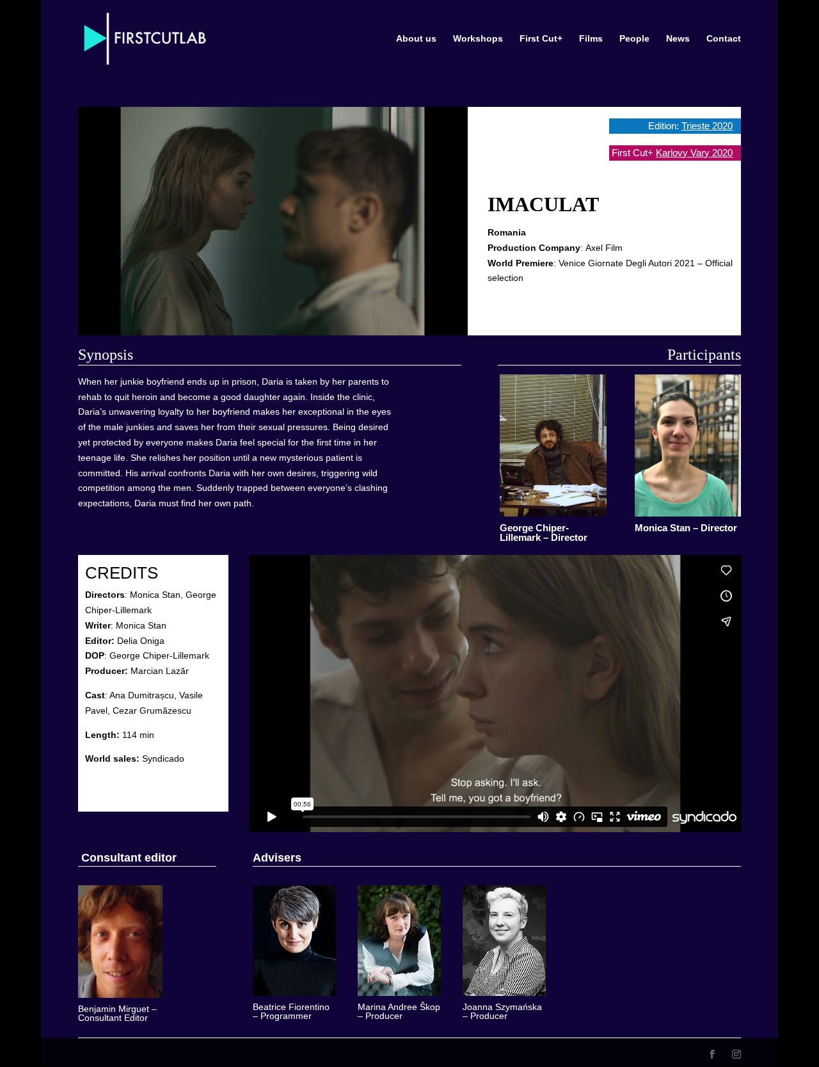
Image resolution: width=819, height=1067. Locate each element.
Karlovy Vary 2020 (694, 152)
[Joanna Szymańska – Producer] (504, 940)
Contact (723, 39)
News (678, 39)
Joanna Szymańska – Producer (502, 1011)
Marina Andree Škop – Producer (399, 1011)
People (634, 39)
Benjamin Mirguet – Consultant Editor (117, 1013)
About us (416, 39)
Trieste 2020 (707, 125)
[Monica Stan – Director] (688, 445)
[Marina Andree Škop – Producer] (399, 940)
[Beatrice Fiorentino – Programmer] (294, 940)
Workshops (478, 39)
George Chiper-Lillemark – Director (543, 532)
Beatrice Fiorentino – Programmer (291, 1011)
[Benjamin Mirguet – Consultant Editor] (120, 941)
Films (591, 39)
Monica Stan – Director (686, 527)
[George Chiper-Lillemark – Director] (553, 445)
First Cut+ (541, 39)
